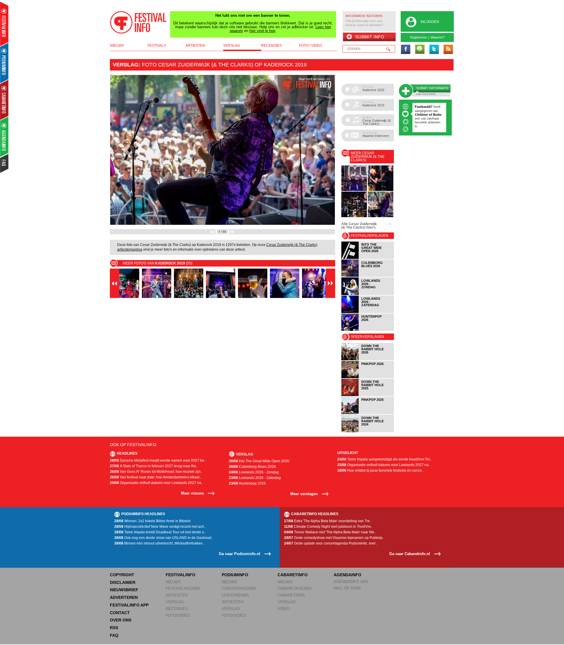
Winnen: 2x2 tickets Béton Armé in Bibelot (152, 521)
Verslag (125, 65)
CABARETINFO (293, 574)
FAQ (114, 635)
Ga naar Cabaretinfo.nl (409, 554)
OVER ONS (120, 620)
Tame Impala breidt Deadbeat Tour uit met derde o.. (160, 532)
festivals (156, 45)
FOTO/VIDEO (177, 615)
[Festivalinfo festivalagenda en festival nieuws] (4, 23)
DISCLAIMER (122, 582)
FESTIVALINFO (180, 574)
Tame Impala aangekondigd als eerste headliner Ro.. (384, 459)
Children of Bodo (428, 114)
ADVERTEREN (124, 597)
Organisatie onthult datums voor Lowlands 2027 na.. (156, 483)
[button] (127, 150)
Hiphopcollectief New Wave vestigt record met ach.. (160, 526)
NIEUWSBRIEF (124, 589)
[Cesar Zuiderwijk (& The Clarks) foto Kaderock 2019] (354, 190)
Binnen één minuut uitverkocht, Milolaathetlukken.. (159, 543)
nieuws (117, 45)
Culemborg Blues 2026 (252, 466)
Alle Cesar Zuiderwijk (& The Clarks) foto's (359, 225)
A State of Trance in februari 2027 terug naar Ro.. (154, 466)
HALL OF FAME (347, 588)
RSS (114, 627)
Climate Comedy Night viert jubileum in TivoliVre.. (328, 526)
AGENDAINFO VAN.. (352, 581)
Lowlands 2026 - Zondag (254, 472)
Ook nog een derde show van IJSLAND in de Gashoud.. (163, 538)
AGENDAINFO (347, 574)
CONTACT (120, 612)
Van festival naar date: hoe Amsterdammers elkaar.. (155, 477)
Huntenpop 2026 (247, 483)
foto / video (310, 45)
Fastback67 (423, 106)
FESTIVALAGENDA (183, 588)
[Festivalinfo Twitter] (434, 50)
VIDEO (284, 609)
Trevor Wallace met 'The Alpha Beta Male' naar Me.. (330, 532)
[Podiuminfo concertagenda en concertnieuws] (4, 62)
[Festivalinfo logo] (138, 22)
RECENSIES (177, 609)
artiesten (195, 45)
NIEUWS (173, 582)
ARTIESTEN (176, 595)
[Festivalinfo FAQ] (4, 163)
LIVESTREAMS (235, 595)
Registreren (418, 37)
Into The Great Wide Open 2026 (259, 461)
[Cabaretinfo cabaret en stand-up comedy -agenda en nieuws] (4, 99)
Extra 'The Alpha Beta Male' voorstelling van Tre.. (328, 521)
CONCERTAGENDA (239, 588)
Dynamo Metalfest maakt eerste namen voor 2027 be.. (158, 460)
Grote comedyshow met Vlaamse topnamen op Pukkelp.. (334, 538)
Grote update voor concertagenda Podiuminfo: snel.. (330, 543)
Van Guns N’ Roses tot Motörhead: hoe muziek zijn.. (156, 471)
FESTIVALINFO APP (129, 605)
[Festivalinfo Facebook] (406, 50)
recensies (271, 45)
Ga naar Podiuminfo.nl (239, 554)
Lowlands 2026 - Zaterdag (255, 478)
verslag (231, 45)
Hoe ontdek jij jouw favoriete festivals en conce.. (380, 470)
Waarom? (437, 37)
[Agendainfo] (4, 137)
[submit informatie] (369, 37)
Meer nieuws (192, 493)
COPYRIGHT (122, 574)
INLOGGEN (430, 22)
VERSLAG (175, 602)
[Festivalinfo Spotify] (420, 50)
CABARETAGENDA (295, 588)
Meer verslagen (304, 494)
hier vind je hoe (262, 31)
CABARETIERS (291, 595)
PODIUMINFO (235, 574)
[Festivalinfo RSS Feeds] (448, 50)
